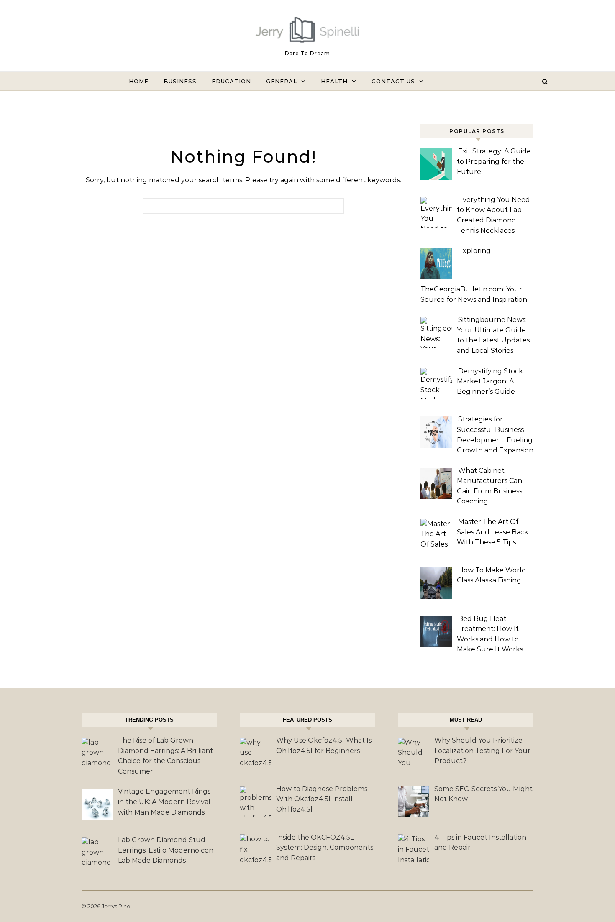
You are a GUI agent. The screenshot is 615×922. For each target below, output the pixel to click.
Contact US (393, 81)
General (281, 81)
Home (139, 81)
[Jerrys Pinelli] (307, 32)
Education (231, 81)
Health (334, 81)
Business (180, 81)
